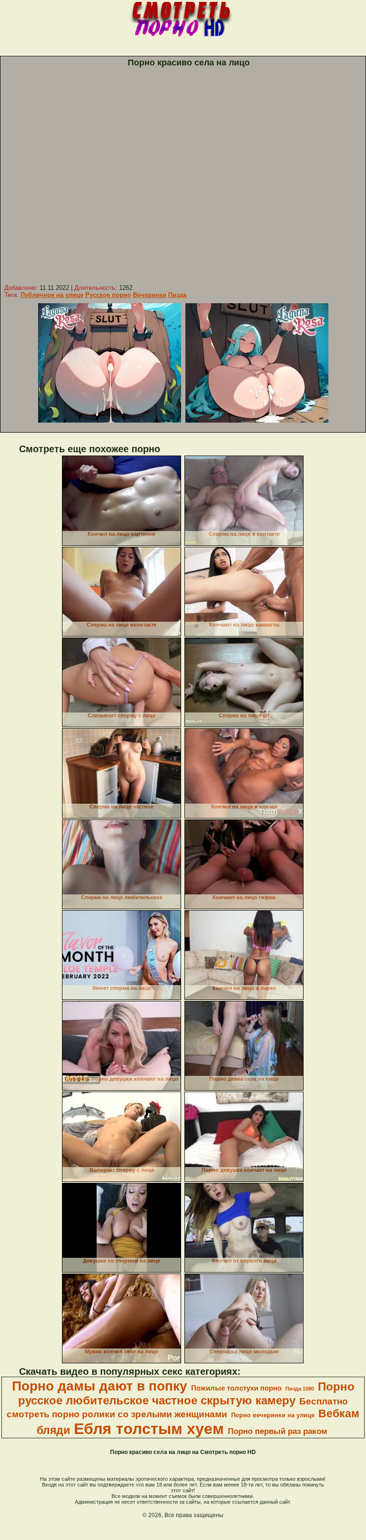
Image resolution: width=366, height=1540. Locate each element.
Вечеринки (149, 294)
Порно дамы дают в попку (99, 1386)
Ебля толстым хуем (149, 1428)
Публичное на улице (51, 294)
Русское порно (108, 294)
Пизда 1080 (299, 1388)
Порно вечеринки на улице (273, 1415)
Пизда (177, 294)
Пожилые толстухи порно (236, 1388)
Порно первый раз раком (277, 1431)
